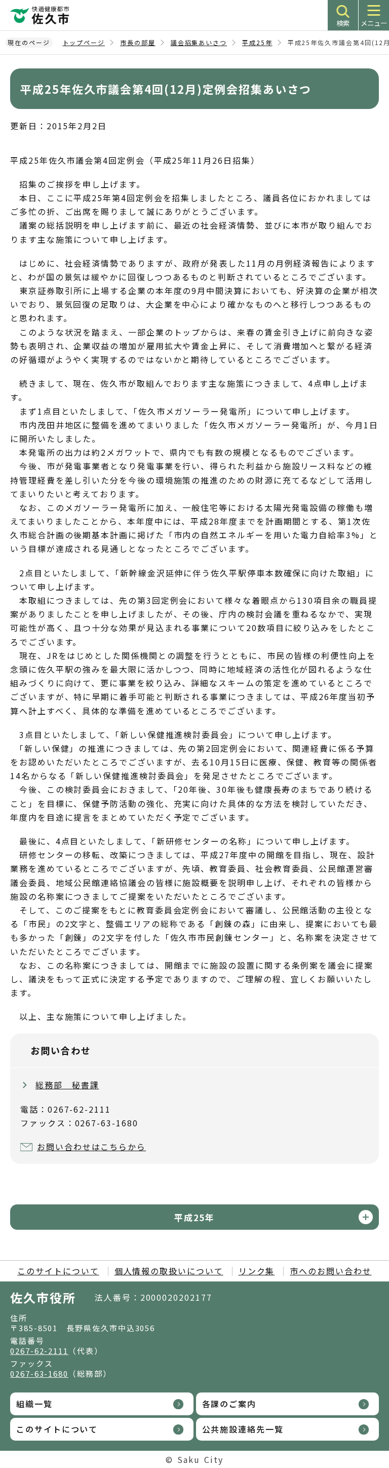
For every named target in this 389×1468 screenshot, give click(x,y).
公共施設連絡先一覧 (243, 1429)
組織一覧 (34, 1404)
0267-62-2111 (39, 1350)
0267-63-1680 (39, 1373)
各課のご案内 (229, 1404)
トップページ (84, 42)
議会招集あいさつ (199, 42)
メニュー (374, 23)
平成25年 (257, 42)
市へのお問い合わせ (330, 1271)
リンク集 (257, 1271)
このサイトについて (58, 1271)
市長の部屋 (137, 42)
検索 (342, 23)
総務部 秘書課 (67, 1085)
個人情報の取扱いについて (168, 1271)
